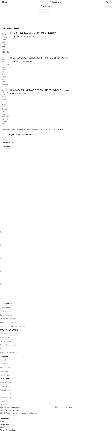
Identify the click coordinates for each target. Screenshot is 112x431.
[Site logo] (56, 2)
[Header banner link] (56, 215)
